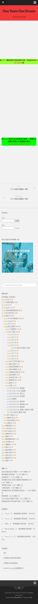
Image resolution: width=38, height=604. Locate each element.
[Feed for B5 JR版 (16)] (19, 332)
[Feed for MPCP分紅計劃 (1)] (23, 361)
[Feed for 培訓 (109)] (13, 316)
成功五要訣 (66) (12, 326)
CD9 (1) (14, 359)
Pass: (3, 225)
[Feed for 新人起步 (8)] (15, 431)
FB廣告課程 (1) (10, 302)
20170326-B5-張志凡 (17, 393)
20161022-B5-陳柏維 (17, 407)
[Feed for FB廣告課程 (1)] (17, 302)
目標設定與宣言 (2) (16, 372)
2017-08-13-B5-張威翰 (17, 391)
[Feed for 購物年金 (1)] (15, 458)
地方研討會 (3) (10, 313)
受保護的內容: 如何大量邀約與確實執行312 (17, 480)
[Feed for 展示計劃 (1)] (18, 364)
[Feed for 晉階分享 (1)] (15, 434)
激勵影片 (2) (9, 444)
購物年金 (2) (11, 418)
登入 (5, 553)
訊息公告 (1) (9, 455)
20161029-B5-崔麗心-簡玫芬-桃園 (21, 409)
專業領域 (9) (9, 426)
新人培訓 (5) (11, 415)
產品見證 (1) (9, 450)
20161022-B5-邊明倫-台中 (18, 404)
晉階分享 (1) (9, 434)
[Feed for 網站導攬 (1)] (18, 375)
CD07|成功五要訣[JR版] (17, 412)
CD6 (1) (14, 351)
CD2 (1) (14, 337)
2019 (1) (8, 300)
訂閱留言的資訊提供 (10, 563)
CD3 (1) (14, 340)
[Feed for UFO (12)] (14, 324)
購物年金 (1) (9, 458)
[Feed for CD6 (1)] (17, 351)
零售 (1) (12, 385)
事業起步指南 (6, 485)
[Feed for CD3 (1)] (17, 340)
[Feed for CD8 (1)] (17, 356)
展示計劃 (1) (13, 364)
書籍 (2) (8, 436)
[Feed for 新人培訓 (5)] (17, 415)
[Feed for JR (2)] (10, 305)
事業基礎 (5, 496)
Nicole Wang (9, 529)
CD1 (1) (14, 334)
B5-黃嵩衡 (12, 399)
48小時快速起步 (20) (14, 318)
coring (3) (10, 321)
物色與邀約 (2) (14, 369)
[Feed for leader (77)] (14, 308)
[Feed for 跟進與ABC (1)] (20, 380)
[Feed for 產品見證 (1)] (15, 450)
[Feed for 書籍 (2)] (11, 436)
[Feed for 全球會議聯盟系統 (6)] (21, 310)
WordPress (18, 597)
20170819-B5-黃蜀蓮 (17, 388)
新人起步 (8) (9, 431)
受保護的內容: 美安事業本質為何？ (14, 490)
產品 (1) (8, 447)
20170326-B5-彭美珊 (17, 396)
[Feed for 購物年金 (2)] (17, 418)
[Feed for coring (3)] (15, 321)
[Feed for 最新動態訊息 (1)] (18, 439)
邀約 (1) (12, 383)
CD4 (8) (14, 342)
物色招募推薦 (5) (15, 367)
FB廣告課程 (6, 488)
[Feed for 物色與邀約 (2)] (20, 369)
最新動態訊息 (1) (11, 439)
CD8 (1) (14, 356)
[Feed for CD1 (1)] (17, 334)
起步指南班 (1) (12, 420)
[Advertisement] (19, 40)
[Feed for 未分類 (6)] (13, 442)
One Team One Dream (19, 11)
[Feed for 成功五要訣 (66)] (19, 326)
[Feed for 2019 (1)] (12, 300)
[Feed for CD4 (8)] (17, 342)
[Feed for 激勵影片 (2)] (15, 444)
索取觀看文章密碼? (8, 474)
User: (3, 218)
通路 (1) (8, 460)
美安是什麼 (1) (14, 377)
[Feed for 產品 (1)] (11, 447)
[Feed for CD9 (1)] (17, 359)
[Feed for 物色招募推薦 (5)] (22, 367)
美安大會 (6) (9, 452)
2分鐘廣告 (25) (14, 329)
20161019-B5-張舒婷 (17, 401)
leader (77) (9, 308)
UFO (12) (10, 324)
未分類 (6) (8, 442)
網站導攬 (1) (13, 375)
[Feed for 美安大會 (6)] (15, 452)
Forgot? (17, 228)
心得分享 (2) (9, 428)
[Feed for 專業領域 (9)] (15, 426)
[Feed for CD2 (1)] (17, 337)
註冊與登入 (6, 477)
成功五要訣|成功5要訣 (9, 472)
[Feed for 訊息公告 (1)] (15, 455)
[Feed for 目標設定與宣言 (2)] (23, 372)
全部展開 (5, 297)
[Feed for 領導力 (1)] (15, 423)
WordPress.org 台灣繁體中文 (13, 568)
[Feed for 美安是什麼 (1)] (20, 377)
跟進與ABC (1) (14, 380)
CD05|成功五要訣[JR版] (21, 348)
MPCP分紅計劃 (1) (15, 361)
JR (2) (7, 305)
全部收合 (12, 297)
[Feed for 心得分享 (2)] (15, 428)
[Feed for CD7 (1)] (17, 353)
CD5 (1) (14, 345)
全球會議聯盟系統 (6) (12, 310)
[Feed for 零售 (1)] (15, 385)
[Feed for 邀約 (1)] (15, 383)
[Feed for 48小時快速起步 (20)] (23, 318)
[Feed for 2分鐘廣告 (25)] (20, 329)
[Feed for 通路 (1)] (11, 460)
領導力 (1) (10, 423)
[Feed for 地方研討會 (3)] (16, 313)
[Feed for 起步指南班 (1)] (18, 420)
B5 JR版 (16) (13, 332)
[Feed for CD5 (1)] (17, 345)
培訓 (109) (9, 316)
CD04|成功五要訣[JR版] (10, 498)
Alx (31, 597)
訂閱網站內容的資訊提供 (12, 558)
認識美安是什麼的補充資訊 (11, 501)
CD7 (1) (14, 353)
